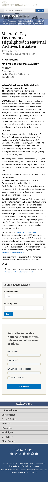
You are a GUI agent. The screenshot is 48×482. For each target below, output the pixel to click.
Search (40, 10)
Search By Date (11, 291)
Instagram (20, 453)
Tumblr (24, 453)
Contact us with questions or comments (19, 272)
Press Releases (29, 21)
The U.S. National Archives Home (19, 4)
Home (4, 21)
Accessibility (18, 463)
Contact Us (7, 463)
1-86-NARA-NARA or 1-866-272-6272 (24, 472)
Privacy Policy (29, 463)
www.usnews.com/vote (12, 252)
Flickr (36, 453)
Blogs (32, 453)
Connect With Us (24, 450)
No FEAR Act (26, 466)
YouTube (28, 453)
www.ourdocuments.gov (27, 232)
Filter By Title (10, 303)
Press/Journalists (15, 21)
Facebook (11, 453)
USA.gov (36, 466)
